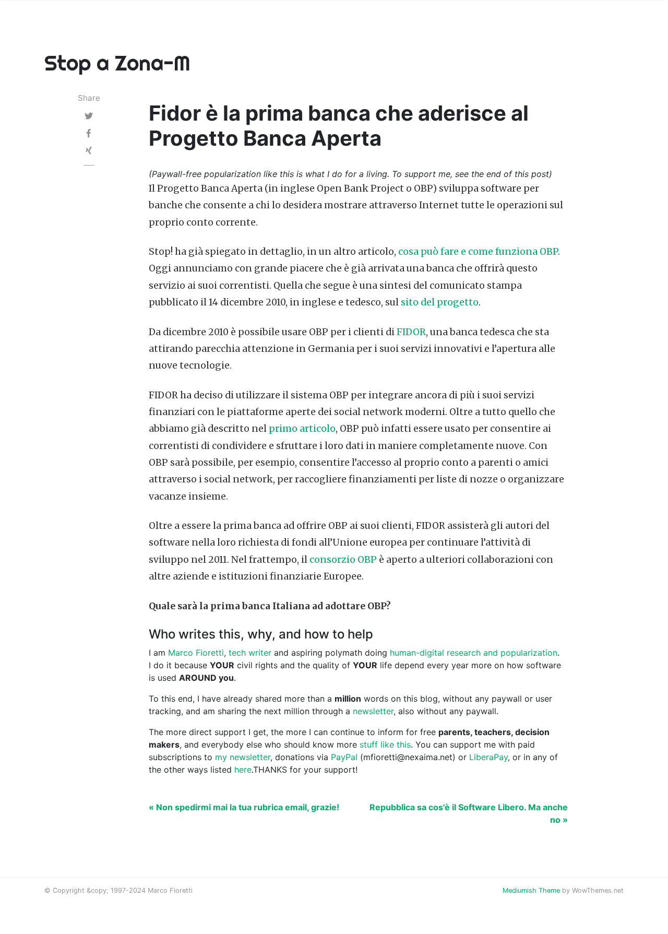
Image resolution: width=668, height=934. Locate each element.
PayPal (344, 757)
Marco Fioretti (196, 652)
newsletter (373, 711)
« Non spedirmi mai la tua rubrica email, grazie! (244, 807)
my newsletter (242, 757)
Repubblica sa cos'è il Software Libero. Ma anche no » (468, 813)
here (243, 769)
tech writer (250, 652)
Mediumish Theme (531, 890)
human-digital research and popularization (473, 652)
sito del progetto (440, 302)
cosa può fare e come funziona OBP (478, 251)
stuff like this (385, 744)
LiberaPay (488, 757)
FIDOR (411, 332)
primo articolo (302, 428)
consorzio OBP (343, 559)
